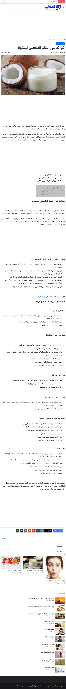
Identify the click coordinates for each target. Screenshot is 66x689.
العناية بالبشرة (55, 39)
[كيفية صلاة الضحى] (60, 670)
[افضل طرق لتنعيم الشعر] (60, 647)
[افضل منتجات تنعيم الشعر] (60, 654)
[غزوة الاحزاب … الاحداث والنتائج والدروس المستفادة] (60, 608)
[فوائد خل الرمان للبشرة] (11, 562)
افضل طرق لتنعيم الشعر (48, 644)
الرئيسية (61, 39)
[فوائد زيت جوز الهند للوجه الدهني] (55, 567)
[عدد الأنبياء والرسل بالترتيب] (60, 662)
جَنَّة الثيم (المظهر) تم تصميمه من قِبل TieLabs (28, 686)
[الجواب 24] (53, 7)
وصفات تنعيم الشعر (52, 1)
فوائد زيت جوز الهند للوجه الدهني (56, 581)
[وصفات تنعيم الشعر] (60, 639)
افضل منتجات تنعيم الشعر (47, 652)
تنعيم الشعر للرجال (49, 629)
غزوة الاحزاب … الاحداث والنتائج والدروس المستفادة (41, 606)
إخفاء (49, 188)
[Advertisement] (33, 24)
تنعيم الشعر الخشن (49, 621)
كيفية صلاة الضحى (49, 668)
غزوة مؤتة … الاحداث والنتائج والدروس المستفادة (41, 614)
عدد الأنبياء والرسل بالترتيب (47, 660)
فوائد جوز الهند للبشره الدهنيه (35, 571)
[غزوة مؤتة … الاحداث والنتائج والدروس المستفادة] (60, 616)
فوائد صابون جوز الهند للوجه (47, 296)
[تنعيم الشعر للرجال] (60, 631)
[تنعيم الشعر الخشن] (60, 624)
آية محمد (61, 52)
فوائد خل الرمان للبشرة (15, 571)
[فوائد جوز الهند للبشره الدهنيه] (33, 562)
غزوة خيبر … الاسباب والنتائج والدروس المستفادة (41, 598)
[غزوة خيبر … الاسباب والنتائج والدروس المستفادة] (60, 600)
